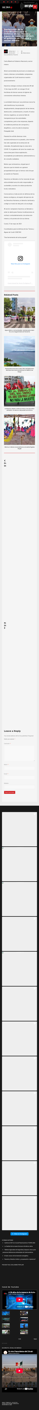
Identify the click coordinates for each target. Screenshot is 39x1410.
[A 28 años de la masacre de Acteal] (6, 1313)
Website (6, 783)
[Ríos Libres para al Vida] (6, 1319)
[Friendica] (12, 2)
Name (6, 764)
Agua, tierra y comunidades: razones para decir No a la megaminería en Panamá (19, 331)
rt (14, 51)
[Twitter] (8, 2)
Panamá (27, 14)
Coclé (9, 14)
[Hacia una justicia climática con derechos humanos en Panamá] (6, 1325)
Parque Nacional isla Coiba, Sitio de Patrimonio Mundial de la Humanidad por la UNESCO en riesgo (19, 370)
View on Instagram (20, 1234)
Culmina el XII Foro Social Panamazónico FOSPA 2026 (19, 1243)
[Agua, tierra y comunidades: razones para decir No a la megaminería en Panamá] (19, 313)
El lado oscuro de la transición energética (16, 1255)
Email (6, 774)
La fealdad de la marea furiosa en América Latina (18, 1246)
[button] (19, 829)
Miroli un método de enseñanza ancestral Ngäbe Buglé (19, 447)
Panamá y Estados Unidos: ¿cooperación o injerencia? (20, 1259)
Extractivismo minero (18, 14)
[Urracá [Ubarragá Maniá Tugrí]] (24, 1325)
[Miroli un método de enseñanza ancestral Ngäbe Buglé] (19, 429)
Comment (7, 743)
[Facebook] (4, 2)
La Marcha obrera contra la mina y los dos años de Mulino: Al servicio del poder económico (19, 409)
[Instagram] (15, 2)
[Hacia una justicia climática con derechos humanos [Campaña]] (24, 1319)
